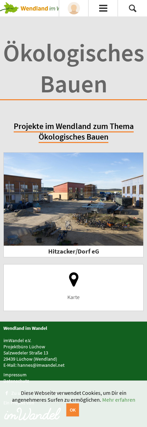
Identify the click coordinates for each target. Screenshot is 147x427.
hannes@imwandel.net (41, 365)
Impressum (15, 375)
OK (73, 410)
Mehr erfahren (118, 399)
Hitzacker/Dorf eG (73, 251)
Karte (73, 297)
